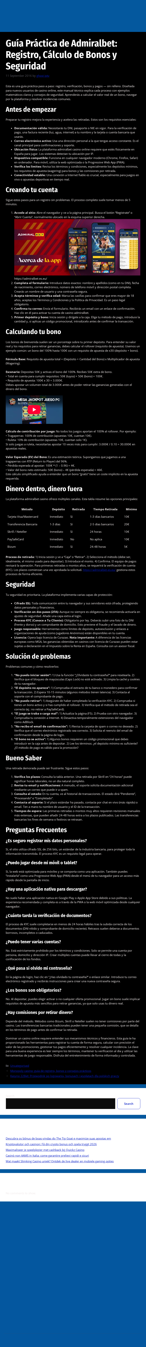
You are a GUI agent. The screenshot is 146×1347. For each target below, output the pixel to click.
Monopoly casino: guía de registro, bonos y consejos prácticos (50, 1071)
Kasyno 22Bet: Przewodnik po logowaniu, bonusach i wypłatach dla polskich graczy (64, 1076)
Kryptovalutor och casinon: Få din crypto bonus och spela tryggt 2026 (51, 1144)
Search (10, 1096)
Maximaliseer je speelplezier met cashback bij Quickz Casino (45, 1150)
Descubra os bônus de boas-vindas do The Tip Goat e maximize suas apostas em (58, 1138)
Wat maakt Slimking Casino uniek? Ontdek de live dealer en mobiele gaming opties (60, 1161)
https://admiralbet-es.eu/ (99, 570)
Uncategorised (19, 1066)
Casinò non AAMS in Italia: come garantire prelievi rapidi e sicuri (47, 1155)
